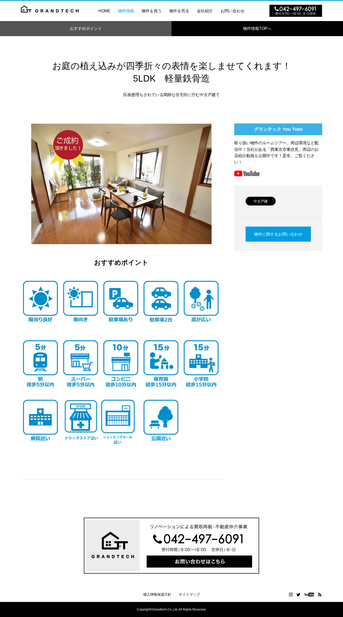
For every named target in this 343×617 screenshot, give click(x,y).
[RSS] (319, 594)
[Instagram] (290, 594)
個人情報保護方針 (157, 594)
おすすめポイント (86, 28)
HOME (104, 11)
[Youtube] (309, 594)
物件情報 (126, 11)
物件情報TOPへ (259, 28)
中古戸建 (261, 201)
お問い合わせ (232, 11)
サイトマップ (189, 594)
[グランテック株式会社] (50, 11)
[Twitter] (298, 594)
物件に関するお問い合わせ (278, 234)
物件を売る (179, 11)
